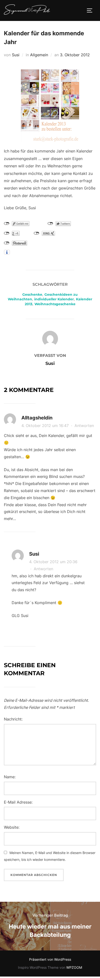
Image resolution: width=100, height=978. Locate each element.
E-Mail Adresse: (18, 802)
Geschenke (32, 294)
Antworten (84, 425)
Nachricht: (13, 719)
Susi (15, 54)
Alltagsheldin (36, 418)
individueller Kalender (54, 299)
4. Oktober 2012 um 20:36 (53, 561)
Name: (10, 776)
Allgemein (39, 54)
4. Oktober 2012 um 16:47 (45, 425)
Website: (11, 827)
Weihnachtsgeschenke (54, 304)
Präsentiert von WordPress (50, 959)
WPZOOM (74, 967)
